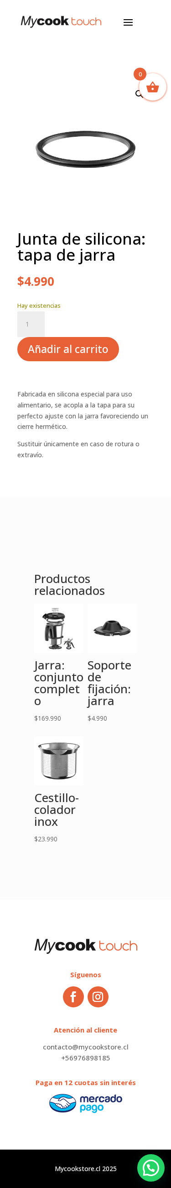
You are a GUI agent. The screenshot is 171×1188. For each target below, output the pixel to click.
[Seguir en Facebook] (73, 996)
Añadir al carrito (68, 349)
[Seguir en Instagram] (98, 996)
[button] (139, 94)
